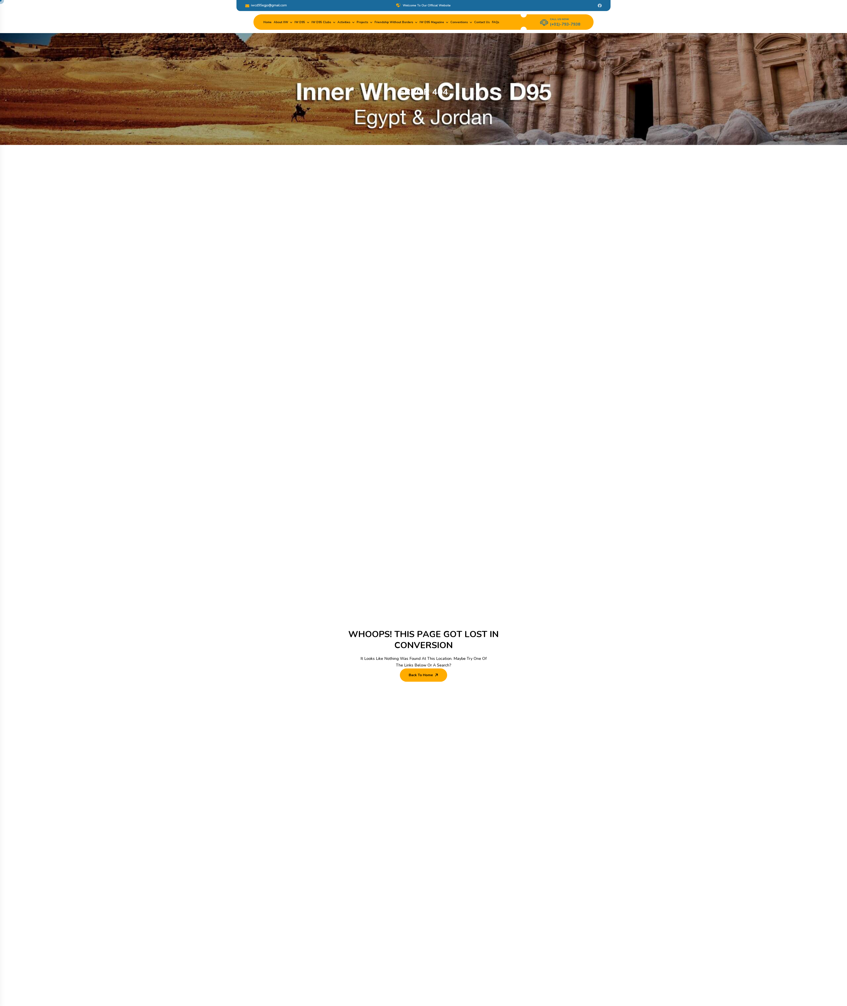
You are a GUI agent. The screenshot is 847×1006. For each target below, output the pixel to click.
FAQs (495, 22)
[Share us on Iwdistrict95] (600, 6)
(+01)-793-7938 (565, 24)
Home (267, 22)
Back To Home (421, 675)
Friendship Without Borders (394, 22)
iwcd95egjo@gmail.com (269, 5)
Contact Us (482, 22)
